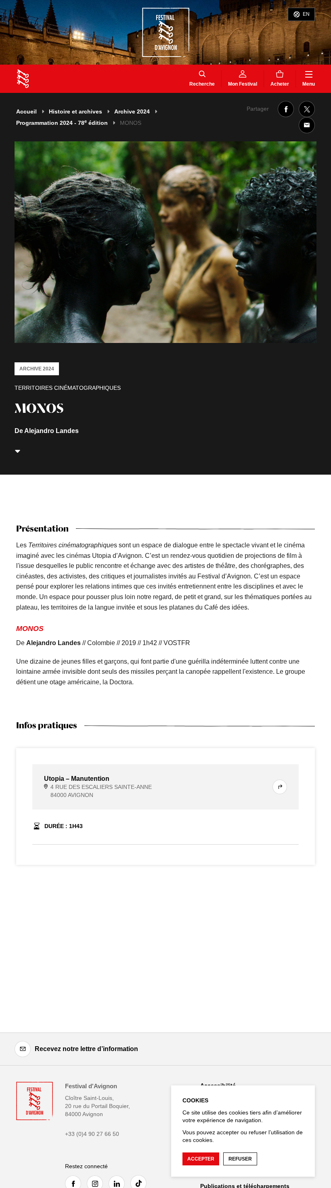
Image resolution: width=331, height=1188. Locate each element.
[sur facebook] (286, 109)
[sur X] (307, 109)
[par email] (307, 125)
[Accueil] (22, 78)
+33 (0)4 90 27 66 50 (92, 1134)
